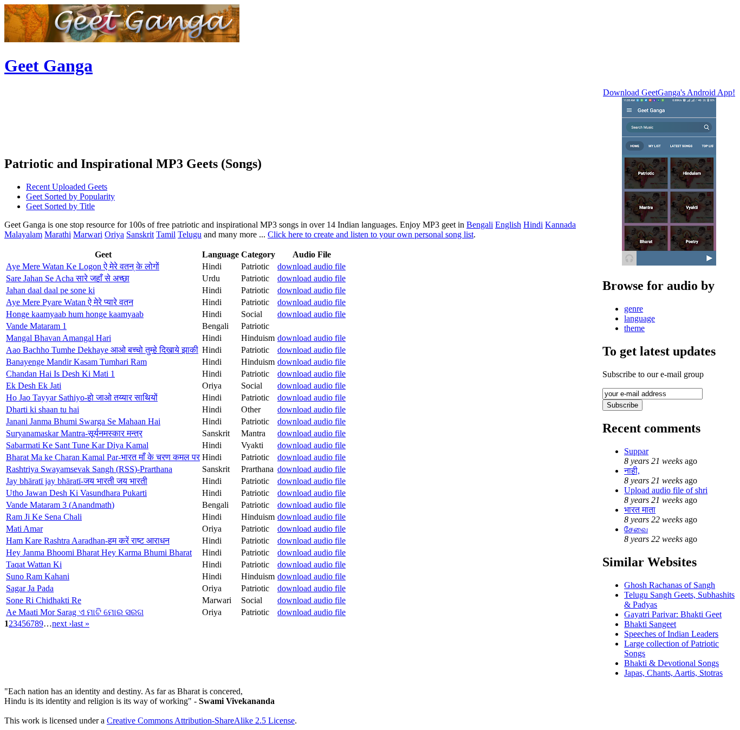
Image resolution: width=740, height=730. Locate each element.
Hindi (533, 224)
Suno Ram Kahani (37, 576)
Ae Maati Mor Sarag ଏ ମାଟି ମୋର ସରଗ (75, 612)
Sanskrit (140, 234)
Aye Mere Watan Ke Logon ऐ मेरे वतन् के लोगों (82, 266)
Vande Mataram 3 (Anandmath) (60, 504)
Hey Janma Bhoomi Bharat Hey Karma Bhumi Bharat (99, 552)
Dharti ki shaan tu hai (42, 409)
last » (80, 623)
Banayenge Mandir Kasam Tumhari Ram (76, 361)
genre (633, 308)
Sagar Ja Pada (30, 588)
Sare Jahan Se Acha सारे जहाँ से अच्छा (67, 278)
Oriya (114, 234)
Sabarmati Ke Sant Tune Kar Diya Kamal (77, 445)
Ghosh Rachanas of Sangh (669, 585)
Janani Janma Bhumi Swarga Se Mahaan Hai (83, 421)
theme (634, 328)
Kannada (560, 224)
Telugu (190, 234)
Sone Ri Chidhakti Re (43, 600)
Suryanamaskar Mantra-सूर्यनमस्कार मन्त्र (74, 433)
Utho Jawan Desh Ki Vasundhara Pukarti (76, 493)
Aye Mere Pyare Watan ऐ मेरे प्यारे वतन (69, 302)
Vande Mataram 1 (36, 326)
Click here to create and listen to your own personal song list (370, 234)
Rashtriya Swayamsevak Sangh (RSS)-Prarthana (89, 469)
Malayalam (23, 234)
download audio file (311, 266)
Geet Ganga (48, 65)
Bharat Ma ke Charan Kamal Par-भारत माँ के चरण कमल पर (103, 457)
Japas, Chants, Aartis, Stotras (673, 672)
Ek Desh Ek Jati (33, 385)
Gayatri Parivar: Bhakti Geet (673, 614)
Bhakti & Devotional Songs (671, 663)
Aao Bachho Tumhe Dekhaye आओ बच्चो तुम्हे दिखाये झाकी (102, 349)
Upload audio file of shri (665, 490)
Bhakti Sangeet (650, 624)
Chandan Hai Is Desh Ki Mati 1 (60, 373)
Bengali (479, 224)
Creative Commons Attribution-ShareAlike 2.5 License (201, 720)
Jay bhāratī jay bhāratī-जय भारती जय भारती (76, 481)
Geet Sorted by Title (60, 206)
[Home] (121, 39)
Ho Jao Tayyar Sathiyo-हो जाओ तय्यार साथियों (82, 397)
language (639, 318)
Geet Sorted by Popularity (70, 196)
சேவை (636, 529)
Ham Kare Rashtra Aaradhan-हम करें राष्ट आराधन (88, 540)
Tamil (166, 234)
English (508, 224)
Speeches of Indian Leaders (671, 633)
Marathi (57, 234)
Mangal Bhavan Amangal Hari (58, 338)
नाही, (632, 470)
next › (62, 623)
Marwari (87, 234)
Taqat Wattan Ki (34, 564)
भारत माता (639, 509)
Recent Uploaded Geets (66, 186)
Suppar (636, 451)
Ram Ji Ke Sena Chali (44, 516)
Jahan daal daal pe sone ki (50, 290)
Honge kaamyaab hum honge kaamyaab (75, 314)
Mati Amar (24, 528)
